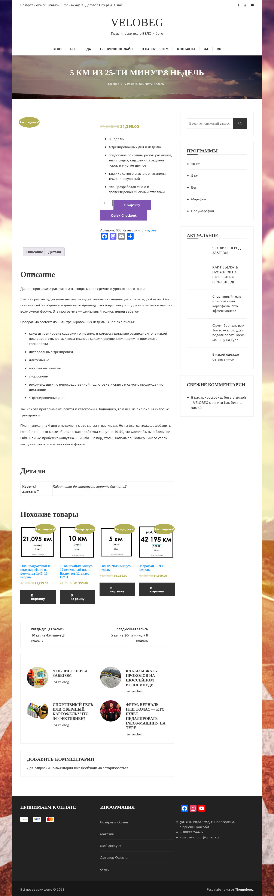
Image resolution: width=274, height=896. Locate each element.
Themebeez (244, 889)
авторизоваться (115, 767)
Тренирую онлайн (116, 49)
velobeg (63, 682)
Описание (34, 251)
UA (206, 49)
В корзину (132, 205)
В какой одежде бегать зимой (225, 356)
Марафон (198, 199)
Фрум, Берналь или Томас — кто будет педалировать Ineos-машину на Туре (145, 716)
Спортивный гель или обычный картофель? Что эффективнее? (73, 711)
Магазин (54, 5)
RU (219, 49)
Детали (54, 251)
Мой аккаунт (73, 5)
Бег (73, 49)
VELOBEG (137, 22)
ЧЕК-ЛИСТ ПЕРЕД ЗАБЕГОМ (70, 673)
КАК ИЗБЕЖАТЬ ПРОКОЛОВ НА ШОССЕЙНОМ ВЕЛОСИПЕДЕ (141, 678)
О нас (118, 5)
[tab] (35, 251)
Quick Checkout (124, 215)
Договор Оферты (98, 5)
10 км (196, 163)
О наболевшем (155, 49)
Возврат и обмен (33, 5)
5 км (145, 230)
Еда (88, 49)
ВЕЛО (57, 49)
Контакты (186, 49)
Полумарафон (202, 211)
